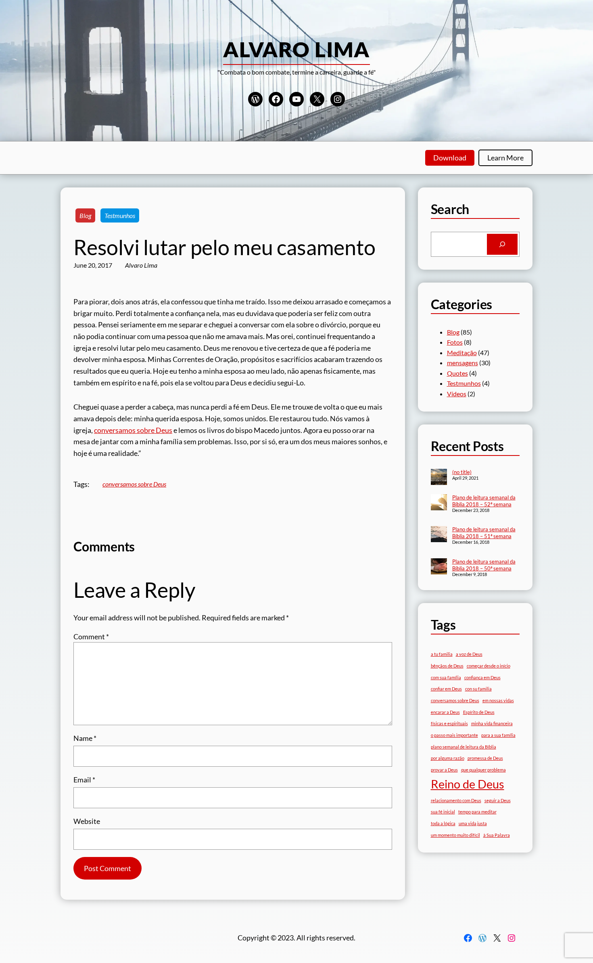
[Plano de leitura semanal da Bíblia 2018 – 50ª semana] (439, 567)
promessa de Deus (485, 758)
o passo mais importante (454, 735)
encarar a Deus (445, 712)
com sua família (446, 677)
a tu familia (442, 654)
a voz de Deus (469, 654)
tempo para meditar (477, 811)
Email (84, 779)
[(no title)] (439, 478)
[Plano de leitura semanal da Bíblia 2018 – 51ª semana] (439, 535)
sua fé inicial (443, 811)
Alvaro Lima (296, 49)
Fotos (455, 342)
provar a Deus (444, 769)
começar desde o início (488, 665)
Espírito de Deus (479, 712)
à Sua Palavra (496, 835)
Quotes (457, 373)
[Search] (502, 244)
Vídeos (456, 393)
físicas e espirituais (449, 723)
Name (84, 738)
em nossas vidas (498, 700)
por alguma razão (447, 758)
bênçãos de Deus (447, 665)
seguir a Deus (497, 800)
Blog (85, 215)
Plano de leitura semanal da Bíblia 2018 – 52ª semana (484, 500)
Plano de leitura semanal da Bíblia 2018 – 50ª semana (484, 565)
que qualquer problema (483, 769)
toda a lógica (443, 823)
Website (86, 821)
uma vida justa (473, 823)
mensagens (462, 362)
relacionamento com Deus (456, 800)
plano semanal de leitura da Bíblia (463, 746)
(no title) (462, 472)
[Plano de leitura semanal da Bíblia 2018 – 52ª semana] (439, 503)
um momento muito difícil (455, 835)
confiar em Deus (446, 688)
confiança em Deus (482, 677)
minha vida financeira (492, 723)
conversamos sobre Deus (133, 430)
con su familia (478, 688)
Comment (91, 636)
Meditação (462, 352)
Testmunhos (119, 215)
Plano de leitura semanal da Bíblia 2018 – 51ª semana (484, 532)
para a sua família (498, 735)
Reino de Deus (467, 784)
